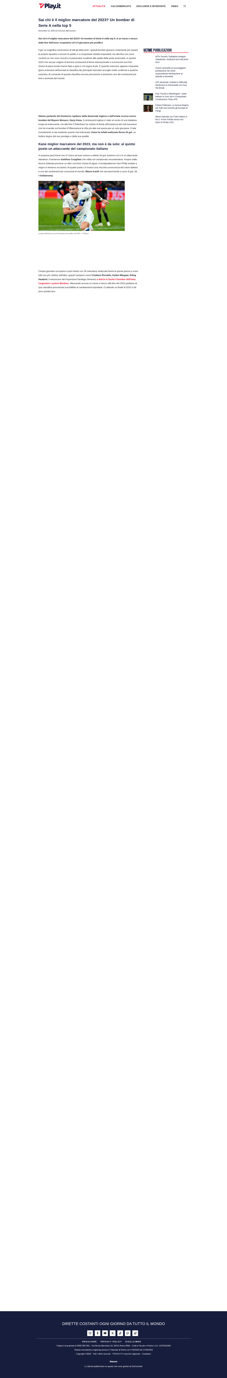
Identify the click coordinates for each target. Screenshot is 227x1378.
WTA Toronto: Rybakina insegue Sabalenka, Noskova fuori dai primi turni (171, 59)
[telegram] (135, 1333)
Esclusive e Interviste (151, 6)
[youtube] (105, 1333)
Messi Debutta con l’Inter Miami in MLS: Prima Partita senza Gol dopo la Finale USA (171, 119)
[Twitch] (128, 1333)
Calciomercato (121, 6)
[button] (185, 6)
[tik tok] (120, 1333)
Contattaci (146, 1354)
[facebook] (97, 1333)
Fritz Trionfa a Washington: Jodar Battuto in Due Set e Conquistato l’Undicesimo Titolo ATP (171, 97)
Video (174, 6)
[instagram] (90, 1333)
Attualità (99, 6)
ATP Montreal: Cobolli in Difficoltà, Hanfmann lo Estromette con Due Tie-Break (171, 85)
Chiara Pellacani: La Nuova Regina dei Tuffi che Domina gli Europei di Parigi (171, 108)
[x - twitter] (113, 1333)
